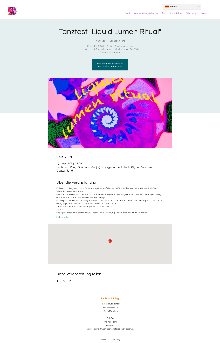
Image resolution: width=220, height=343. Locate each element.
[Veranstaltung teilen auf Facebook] (57, 281)
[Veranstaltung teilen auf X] (64, 281)
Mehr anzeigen (63, 217)
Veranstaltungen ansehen (110, 66)
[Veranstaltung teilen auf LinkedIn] (70, 281)
